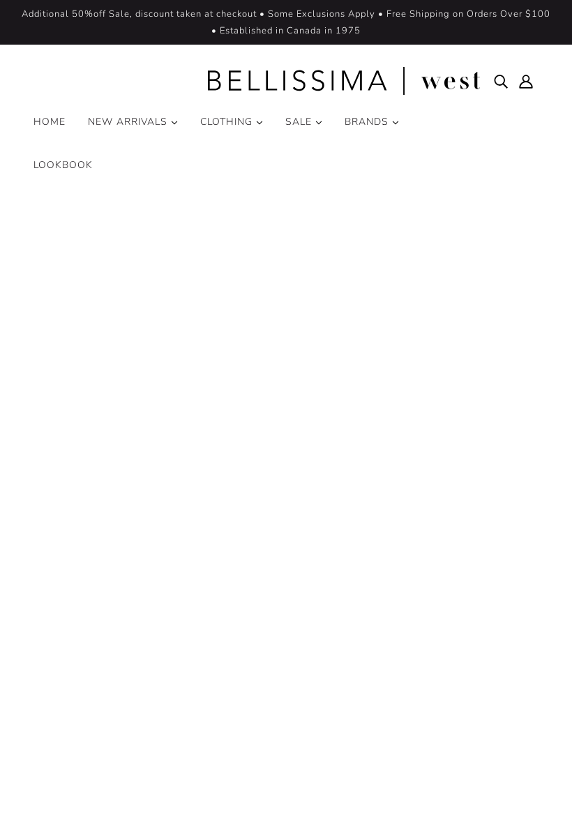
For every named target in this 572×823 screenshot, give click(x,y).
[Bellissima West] (286, 81)
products (401, 373)
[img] (500, 81)
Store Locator (276, 627)
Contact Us (271, 678)
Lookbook (63, 165)
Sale (300, 121)
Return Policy (277, 694)
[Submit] (510, 644)
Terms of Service (152, 800)
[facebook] (50, 681)
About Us (268, 594)
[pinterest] (95, 681)
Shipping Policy (282, 711)
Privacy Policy (67, 800)
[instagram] (72, 681)
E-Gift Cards (274, 644)
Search (260, 577)
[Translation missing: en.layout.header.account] (526, 81)
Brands (368, 121)
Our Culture (272, 611)
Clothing (228, 121)
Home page (249, 373)
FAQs (258, 661)
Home (49, 121)
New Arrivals (129, 121)
